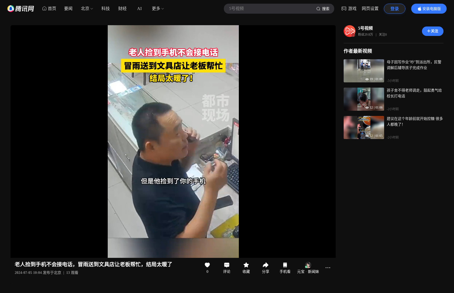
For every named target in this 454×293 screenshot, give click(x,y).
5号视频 (365, 28)
